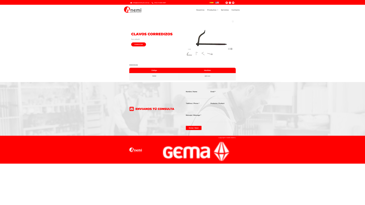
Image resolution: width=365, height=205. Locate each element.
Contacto (236, 10)
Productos (211, 10)
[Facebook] (227, 3)
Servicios (225, 10)
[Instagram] (230, 3)
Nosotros (200, 10)
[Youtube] (233, 3)
